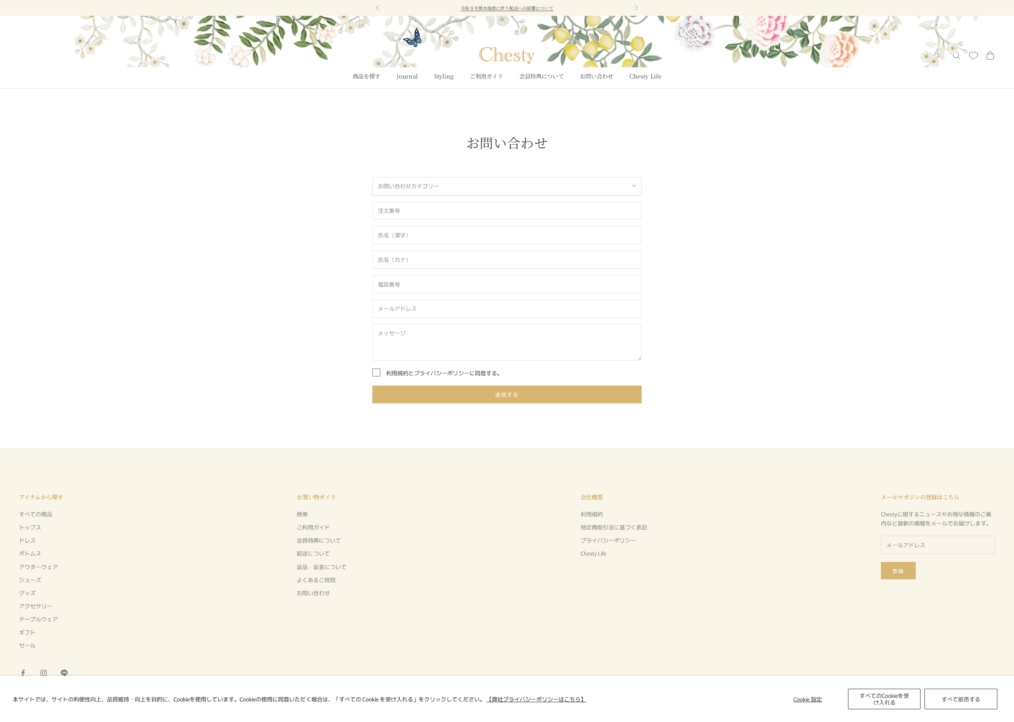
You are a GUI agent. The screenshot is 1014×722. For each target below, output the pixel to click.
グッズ (27, 593)
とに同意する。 (444, 373)
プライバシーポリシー (441, 373)
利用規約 (397, 373)
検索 (302, 514)
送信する (507, 394)
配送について (313, 553)
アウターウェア (38, 567)
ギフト (27, 632)
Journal (407, 76)
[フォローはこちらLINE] (64, 673)
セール (27, 645)
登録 (898, 571)
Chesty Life (645, 76)
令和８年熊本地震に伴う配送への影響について (507, 7)
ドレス (27, 540)
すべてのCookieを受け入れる (884, 698)
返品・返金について (322, 567)
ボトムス (30, 553)
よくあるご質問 (316, 580)
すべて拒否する (961, 699)
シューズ (30, 580)
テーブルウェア (38, 619)
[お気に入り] (973, 56)
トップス (30, 527)
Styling (444, 76)
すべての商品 (35, 514)
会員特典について (541, 76)
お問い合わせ (597, 76)
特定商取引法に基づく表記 (614, 527)
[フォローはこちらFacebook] (23, 673)
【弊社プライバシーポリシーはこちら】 (536, 699)
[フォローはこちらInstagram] (44, 673)
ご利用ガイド (486, 76)
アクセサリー (35, 606)
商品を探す (367, 76)
